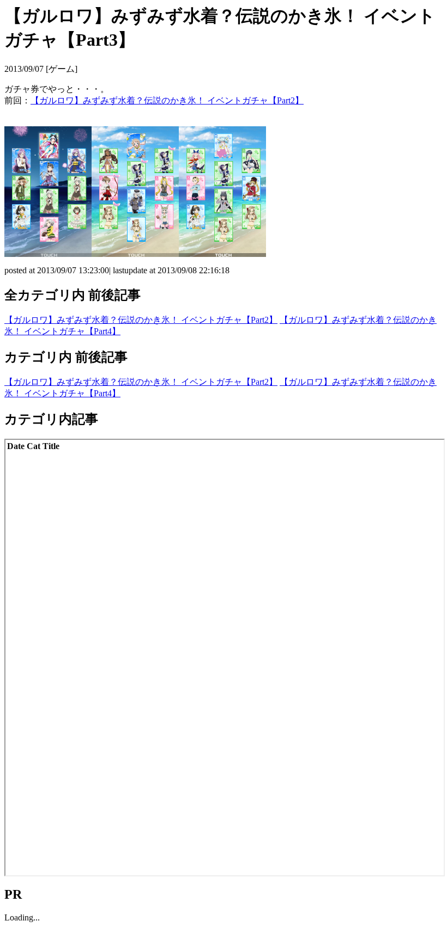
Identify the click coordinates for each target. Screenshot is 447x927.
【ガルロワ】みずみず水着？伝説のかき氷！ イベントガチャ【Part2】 (167, 100)
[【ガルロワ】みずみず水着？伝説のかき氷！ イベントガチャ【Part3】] (48, 254)
